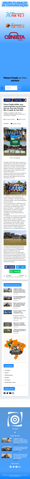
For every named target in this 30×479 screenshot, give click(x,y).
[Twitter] (14, 467)
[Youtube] (17, 467)
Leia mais (15, 293)
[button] (2, 88)
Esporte (19, 123)
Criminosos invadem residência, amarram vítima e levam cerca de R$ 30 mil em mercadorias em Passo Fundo (19, 290)
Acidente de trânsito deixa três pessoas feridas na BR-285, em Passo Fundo (19, 330)
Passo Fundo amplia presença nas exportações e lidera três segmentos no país (19, 297)
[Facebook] (11, 467)
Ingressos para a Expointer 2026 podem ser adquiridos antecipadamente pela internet (19, 324)
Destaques (14, 123)
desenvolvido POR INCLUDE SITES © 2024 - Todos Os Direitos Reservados (15, 475)
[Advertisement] (15, 59)
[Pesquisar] (19, 88)
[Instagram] (19, 467)
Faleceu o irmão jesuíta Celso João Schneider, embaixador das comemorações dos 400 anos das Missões (19, 304)
